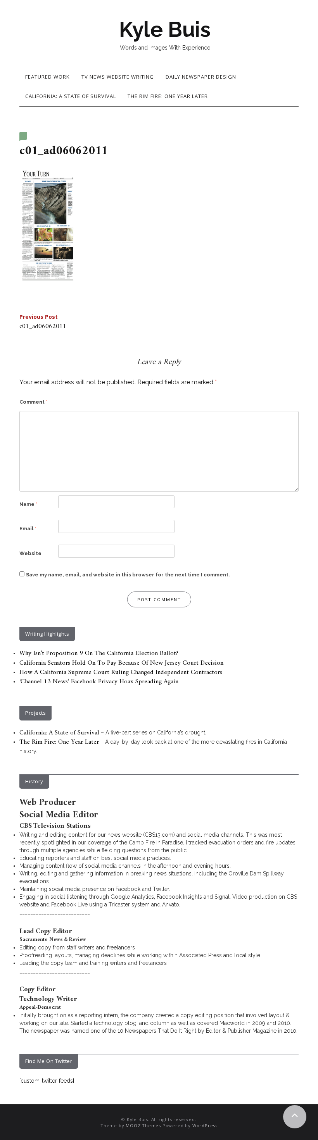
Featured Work (47, 76)
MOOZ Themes (143, 1125)
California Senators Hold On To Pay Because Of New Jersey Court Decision (121, 663)
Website (30, 553)
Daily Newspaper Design (201, 76)
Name (28, 504)
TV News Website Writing (117, 76)
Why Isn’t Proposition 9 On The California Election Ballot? (98, 653)
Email (27, 528)
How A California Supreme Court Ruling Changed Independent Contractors (120, 672)
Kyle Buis (165, 29)
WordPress (205, 1125)
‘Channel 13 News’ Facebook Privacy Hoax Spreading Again (98, 682)
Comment (33, 402)
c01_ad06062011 (42, 322)
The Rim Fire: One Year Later (168, 96)
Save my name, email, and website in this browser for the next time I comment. (128, 575)
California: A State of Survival (70, 96)
